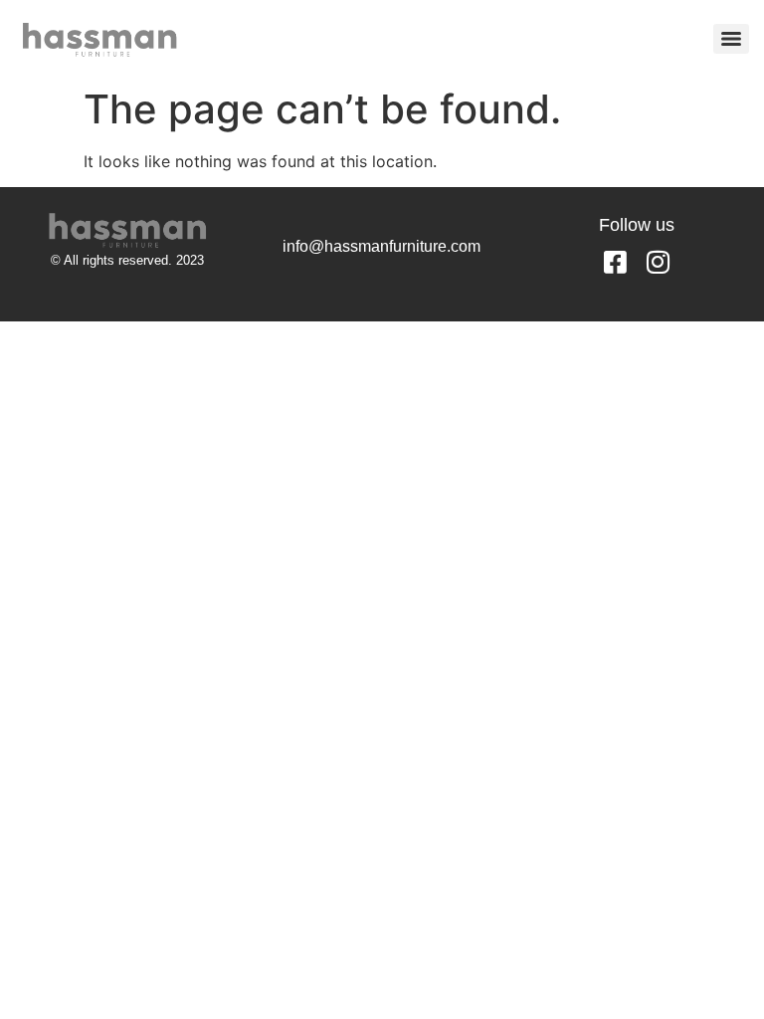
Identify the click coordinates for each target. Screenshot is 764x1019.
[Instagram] (657, 262)
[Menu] (731, 39)
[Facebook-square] (615, 262)
